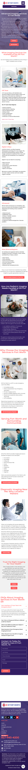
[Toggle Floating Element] (23, 766)
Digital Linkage (17, 767)
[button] (23, 3)
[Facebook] (2, 717)
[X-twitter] (14, 717)
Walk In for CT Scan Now (8, 119)
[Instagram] (5, 717)
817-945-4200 (10, 737)
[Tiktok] (8, 717)
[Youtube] (17, 717)
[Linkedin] (11, 717)
